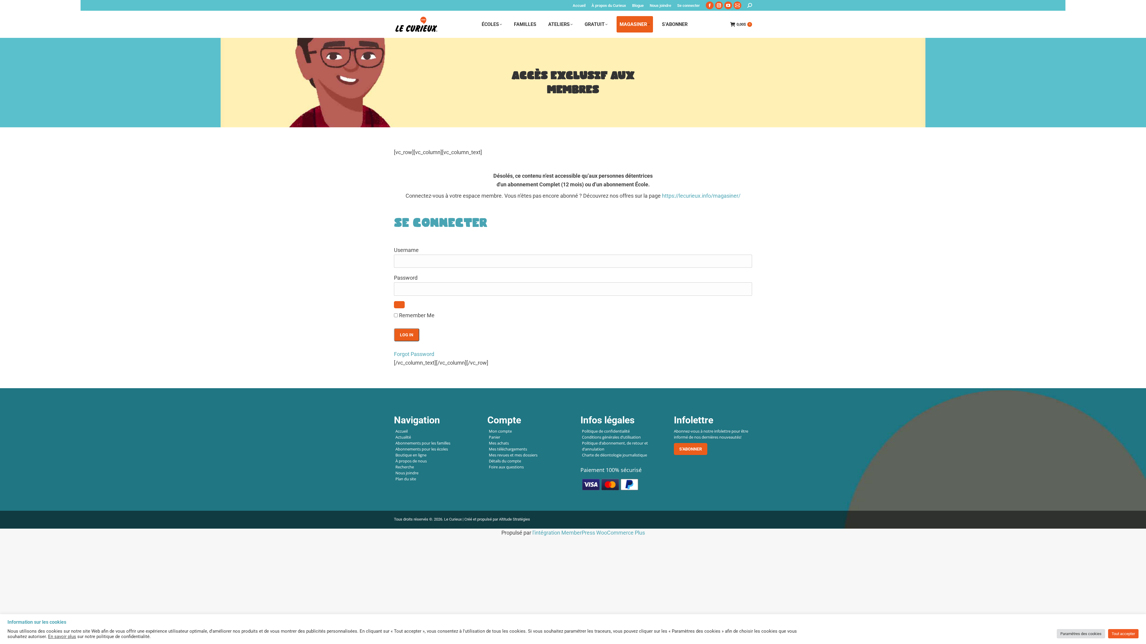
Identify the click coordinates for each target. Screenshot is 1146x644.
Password (406, 278)
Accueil (401, 431)
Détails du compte (505, 461)
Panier (494, 437)
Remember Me (416, 315)
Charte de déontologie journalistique (614, 455)
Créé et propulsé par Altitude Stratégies (497, 519)
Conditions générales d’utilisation (611, 437)
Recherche (404, 467)
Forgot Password (414, 354)
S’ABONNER (690, 449)
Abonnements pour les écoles (421, 449)
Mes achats (499, 443)
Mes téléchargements (508, 449)
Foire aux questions (506, 467)
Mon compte (500, 431)
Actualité (403, 437)
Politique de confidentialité (606, 431)
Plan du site (405, 479)
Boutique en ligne (410, 455)
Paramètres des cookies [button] (1081, 633)
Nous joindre (406, 473)
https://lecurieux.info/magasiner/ (701, 196)
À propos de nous (411, 461)
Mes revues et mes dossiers (513, 455)
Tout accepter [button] (1123, 633)
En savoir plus (62, 636)
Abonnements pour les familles (422, 443)
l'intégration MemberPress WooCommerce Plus (588, 533)
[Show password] (399, 304)
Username (406, 250)
